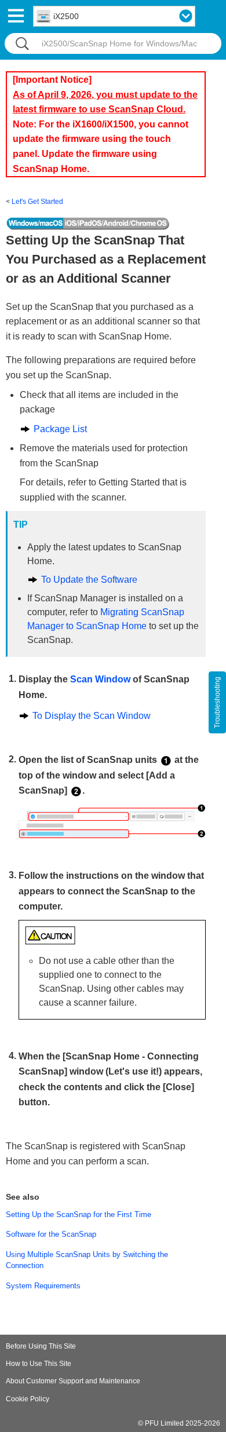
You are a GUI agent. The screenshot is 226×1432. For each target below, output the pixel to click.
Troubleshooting (217, 702)
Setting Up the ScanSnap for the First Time (78, 1214)
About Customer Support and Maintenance (73, 1381)
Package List (60, 429)
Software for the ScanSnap (51, 1234)
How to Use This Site (38, 1364)
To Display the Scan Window (91, 716)
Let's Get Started (37, 202)
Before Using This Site (41, 1346)
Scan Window (100, 679)
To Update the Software (89, 580)
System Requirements (43, 1285)
